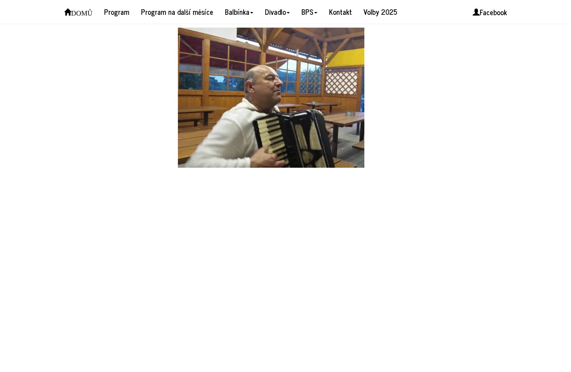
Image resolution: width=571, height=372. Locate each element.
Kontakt (340, 12)
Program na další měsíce (177, 12)
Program (116, 12)
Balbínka (237, 12)
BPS (307, 12)
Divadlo (275, 12)
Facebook (493, 12)
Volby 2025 (380, 12)
